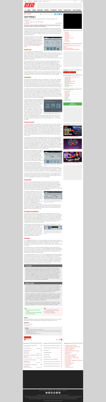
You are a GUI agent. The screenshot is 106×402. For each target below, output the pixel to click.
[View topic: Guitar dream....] (61, 350)
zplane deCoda (67, 99)
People (60, 10)
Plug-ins (26, 21)
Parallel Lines (27, 49)
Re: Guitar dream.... (27, 350)
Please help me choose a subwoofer (51, 359)
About (40, 390)
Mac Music (67, 353)
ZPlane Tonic (67, 93)
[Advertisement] (72, 114)
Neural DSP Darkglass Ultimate (70, 81)
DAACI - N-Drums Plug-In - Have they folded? (52, 361)
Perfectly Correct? (29, 122)
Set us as (47, 14)
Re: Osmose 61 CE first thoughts (30, 359)
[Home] (29, 5)
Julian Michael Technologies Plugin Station (72, 77)
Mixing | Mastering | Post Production (72, 346)
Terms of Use (64, 390)
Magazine (40, 10)
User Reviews (68, 361)
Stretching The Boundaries (31, 211)
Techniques (53, 10)
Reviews (46, 10)
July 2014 (60, 23)
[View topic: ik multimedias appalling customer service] (61, 366)
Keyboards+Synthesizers (27, 362)
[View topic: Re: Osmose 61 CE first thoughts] (41, 359)
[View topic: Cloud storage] (61, 354)
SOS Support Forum (69, 367)
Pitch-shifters (40, 21)
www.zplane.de (27, 325)
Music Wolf (26, 351)
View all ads (66, 72)
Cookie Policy (50, 390)
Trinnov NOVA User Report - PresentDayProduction (71, 162)
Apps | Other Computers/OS (71, 354)
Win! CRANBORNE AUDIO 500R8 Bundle (71, 49)
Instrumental (27, 77)
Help (44, 1)
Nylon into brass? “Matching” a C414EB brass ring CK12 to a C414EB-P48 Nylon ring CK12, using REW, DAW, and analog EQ (32, 355)
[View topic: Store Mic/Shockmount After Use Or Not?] (61, 348)
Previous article (29, 339)
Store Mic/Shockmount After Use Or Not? (52, 347)
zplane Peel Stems (68, 91)
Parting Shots (27, 180)
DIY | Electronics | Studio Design (71, 357)
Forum (34, 10)
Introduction (67, 32)
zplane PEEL (67, 97)
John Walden (27, 23)
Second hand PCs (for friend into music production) (52, 363)
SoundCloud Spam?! (47, 352)
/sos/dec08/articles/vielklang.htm (33, 44)
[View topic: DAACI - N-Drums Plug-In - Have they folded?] (61, 361)
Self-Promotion (68, 364)
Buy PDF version (28, 337)
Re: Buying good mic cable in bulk (30, 345)
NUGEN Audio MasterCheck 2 (70, 83)
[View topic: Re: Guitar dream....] (41, 350)
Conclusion (27, 238)
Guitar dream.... (47, 350)
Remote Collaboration (69, 363)
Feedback (67, 365)
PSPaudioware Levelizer (69, 85)
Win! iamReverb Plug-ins (68, 48)
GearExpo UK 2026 (66, 149)
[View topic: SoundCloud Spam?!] (61, 352)
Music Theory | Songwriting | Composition (73, 360)
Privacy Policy (58, 390)
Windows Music (68, 352)
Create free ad (72, 72)
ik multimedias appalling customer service (52, 366)
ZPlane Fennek (67, 95)
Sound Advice (67, 10)
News (28, 10)
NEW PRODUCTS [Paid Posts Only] (72, 350)
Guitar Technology (26, 353)
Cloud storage (46, 354)
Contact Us (44, 390)
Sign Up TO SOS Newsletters (72, 104)
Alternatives (28, 266)
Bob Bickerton (26, 361)
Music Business (77, 10)
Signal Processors (33, 21)
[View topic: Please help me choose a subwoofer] (61, 359)
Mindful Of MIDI (29, 283)
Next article (58, 339)
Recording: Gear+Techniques (28, 348)
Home (25, 10)
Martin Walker (26, 347)
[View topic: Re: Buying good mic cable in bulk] (41, 345)
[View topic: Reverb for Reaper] (61, 357)
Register (30, 1)
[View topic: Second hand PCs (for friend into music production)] (61, 363)
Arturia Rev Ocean (68, 79)
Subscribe (35, 1)
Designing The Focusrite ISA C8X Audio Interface (71, 136)
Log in (25, 1)
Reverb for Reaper (47, 357)
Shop (40, 1)
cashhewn (25, 356)
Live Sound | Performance (70, 356)
